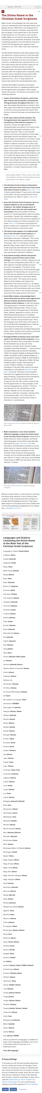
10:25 (6, 199)
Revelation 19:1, (9, 236)
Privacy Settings (31, 1084)
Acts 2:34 (15, 423)
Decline (13, 1089)
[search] (39, 2)
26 (5, 192)
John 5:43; (33, 197)
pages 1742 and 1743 (23, 443)
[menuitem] (2, 2)
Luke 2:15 (30, 369)
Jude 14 (6, 372)
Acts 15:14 (13, 223)
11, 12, (37, 190)
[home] (2, 2)
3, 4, (17, 236)
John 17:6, (31, 190)
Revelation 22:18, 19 (13, 508)
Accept (5, 1089)
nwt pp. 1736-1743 (14, 7)
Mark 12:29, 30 (17, 485)
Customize (23, 1089)
